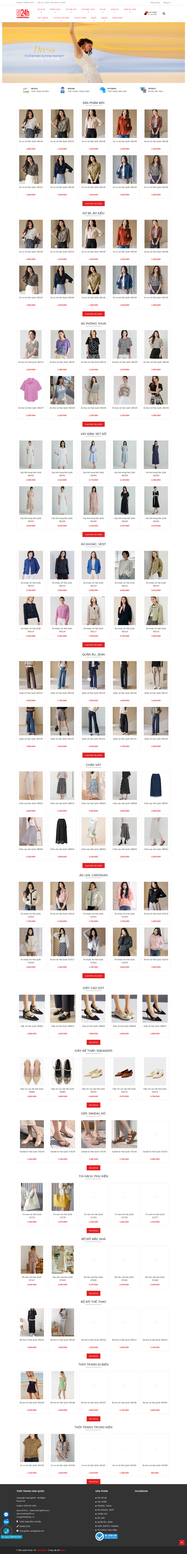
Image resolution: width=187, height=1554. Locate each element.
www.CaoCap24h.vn (25, 1514)
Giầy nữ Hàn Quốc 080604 (62, 1026)
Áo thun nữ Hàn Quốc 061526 (93, 1465)
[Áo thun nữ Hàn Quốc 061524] (155, 1448)
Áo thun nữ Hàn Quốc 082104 (125, 408)
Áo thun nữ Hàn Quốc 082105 (93, 408)
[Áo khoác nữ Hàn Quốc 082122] (93, 565)
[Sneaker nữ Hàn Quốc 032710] (124, 1071)
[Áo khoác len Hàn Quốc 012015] (125, 942)
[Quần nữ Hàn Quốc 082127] (156, 675)
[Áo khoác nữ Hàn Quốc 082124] (31, 565)
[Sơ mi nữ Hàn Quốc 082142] (31, 123)
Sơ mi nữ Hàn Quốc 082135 (94, 187)
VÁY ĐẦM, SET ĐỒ (93, 434)
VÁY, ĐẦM (102, 1502)
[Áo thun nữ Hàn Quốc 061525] (124, 1448)
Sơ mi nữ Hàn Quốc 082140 (94, 141)
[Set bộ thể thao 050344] (93, 1322)
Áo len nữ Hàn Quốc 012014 (156, 959)
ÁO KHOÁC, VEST (93, 544)
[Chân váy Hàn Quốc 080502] (156, 831)
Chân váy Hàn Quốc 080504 (93, 849)
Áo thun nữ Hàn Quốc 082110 (93, 362)
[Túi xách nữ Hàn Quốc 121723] (93, 1197)
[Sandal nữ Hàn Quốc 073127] (124, 1134)
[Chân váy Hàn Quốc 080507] (156, 785)
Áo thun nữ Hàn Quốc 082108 (156, 362)
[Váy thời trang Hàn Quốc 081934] (125, 500)
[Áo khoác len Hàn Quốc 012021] (93, 896)
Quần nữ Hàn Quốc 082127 (156, 693)
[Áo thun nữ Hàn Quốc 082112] (31, 344)
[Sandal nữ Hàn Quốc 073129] (63, 1134)
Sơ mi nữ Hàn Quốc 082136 (62, 187)
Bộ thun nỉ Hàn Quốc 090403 (63, 1340)
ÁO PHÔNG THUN (93, 323)
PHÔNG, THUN (104, 1506)
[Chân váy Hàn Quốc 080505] (62, 831)
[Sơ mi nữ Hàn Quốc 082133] (156, 169)
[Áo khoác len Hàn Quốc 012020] (125, 896)
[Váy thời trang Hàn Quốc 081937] (31, 500)
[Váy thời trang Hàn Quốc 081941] (62, 455)
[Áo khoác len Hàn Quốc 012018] (31, 942)
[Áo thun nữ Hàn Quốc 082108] (156, 344)
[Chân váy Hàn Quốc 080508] (125, 785)
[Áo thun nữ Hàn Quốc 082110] (93, 344)
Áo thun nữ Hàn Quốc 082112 (31, 362)
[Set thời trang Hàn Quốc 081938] (156, 455)
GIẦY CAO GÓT (93, 988)
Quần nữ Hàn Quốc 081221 (124, 739)
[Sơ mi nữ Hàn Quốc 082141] (62, 123)
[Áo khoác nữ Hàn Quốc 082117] (93, 611)
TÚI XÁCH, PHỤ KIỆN (93, 1176)
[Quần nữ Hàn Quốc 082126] (31, 721)
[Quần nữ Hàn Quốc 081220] (156, 721)
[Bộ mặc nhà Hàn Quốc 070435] (63, 1260)
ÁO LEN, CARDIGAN (93, 875)
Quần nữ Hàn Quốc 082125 (62, 739)
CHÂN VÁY (93, 764)
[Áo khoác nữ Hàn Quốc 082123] (62, 565)
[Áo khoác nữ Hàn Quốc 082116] (125, 611)
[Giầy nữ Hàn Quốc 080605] (32, 1009)
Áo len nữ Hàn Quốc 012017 (62, 959)
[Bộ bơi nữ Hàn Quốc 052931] (93, 1385)
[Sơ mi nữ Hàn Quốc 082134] (125, 169)
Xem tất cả (93, 1042)
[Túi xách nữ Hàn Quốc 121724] (63, 1197)
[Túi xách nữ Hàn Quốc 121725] (32, 1197)
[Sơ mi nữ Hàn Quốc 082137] (31, 169)
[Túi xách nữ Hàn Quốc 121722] (124, 1197)
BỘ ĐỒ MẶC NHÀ (94, 1239)
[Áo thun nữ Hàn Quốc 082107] (31, 390)
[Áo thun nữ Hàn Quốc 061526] (93, 1448)
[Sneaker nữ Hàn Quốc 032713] (63, 1071)
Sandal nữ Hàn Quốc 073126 (155, 1152)
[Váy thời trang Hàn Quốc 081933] (156, 500)
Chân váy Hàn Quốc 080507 (156, 803)
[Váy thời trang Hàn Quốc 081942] (31, 455)
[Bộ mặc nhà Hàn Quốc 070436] (32, 1260)
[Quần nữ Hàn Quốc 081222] (93, 721)
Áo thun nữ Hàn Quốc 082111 (62, 362)
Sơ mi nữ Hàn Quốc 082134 (125, 187)
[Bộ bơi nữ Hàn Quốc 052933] (32, 1385)
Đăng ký (167, 3)
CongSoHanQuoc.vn (25, 1517)
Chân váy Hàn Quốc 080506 (31, 849)
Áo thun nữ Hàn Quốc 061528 (32, 1465)
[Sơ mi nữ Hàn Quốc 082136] (62, 169)
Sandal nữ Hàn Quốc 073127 (124, 1152)
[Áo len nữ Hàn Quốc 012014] (156, 942)
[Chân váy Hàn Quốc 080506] (31, 831)
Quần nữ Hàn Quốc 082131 (31, 693)
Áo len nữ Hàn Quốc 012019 (156, 914)
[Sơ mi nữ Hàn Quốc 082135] (93, 169)
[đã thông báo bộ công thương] (106, 1536)
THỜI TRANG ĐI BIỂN (93, 1364)
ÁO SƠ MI (102, 1498)
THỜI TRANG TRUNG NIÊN (94, 1427)
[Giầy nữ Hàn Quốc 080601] (155, 1009)
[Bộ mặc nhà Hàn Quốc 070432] (155, 1260)
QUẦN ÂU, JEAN (93, 654)
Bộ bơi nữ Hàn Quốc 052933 (32, 1403)
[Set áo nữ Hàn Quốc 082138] (156, 123)
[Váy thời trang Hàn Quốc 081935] (93, 500)
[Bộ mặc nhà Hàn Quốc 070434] (93, 1260)
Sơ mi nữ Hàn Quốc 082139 (125, 141)
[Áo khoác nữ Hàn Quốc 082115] (156, 611)
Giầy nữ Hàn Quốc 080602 (124, 1026)
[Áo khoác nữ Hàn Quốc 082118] (62, 611)
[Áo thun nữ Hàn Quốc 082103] (156, 390)
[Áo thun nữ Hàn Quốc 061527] (63, 1448)
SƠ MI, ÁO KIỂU (93, 213)
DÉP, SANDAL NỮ (93, 1113)
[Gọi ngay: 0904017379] (7, 1546)
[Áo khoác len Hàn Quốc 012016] (93, 942)
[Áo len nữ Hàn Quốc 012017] (62, 942)
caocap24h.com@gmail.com (31, 1531)
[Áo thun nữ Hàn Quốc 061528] (32, 1448)
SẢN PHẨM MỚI (94, 102)
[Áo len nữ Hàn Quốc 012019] (156, 896)
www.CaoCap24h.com (39, 1510)
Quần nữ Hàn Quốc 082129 (93, 693)
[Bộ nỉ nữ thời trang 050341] (155, 1322)
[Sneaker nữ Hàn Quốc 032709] (155, 1071)
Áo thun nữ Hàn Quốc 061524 (155, 1465)
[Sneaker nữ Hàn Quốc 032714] (32, 1071)
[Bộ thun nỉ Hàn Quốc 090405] (32, 1322)
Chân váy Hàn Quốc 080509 (93, 803)
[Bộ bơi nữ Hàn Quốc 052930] (124, 1385)
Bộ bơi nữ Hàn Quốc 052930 (124, 1403)
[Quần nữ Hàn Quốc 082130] (62, 675)
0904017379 (28, 3)
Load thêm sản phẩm (93, 204)
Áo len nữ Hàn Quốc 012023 (62, 914)
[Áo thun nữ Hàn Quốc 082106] (62, 390)
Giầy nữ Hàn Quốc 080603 (93, 1026)
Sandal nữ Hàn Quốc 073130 (32, 1152)
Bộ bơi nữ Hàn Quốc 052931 (93, 1403)
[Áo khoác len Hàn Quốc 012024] (31, 896)
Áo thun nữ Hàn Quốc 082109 (125, 362)
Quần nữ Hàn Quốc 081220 (156, 739)
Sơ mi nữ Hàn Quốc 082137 (31, 187)
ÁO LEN (101, 1518)
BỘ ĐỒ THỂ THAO (93, 1301)
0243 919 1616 (30, 1506)
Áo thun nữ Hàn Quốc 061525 (124, 1465)
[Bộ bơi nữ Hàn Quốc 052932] (63, 1385)
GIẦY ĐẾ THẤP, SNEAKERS (93, 1050)
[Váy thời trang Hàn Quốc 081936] (62, 500)
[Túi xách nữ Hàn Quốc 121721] (155, 1197)
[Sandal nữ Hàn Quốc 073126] (155, 1134)
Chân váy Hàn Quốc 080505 (62, 849)
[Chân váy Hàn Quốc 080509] (93, 785)
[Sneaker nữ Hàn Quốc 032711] (93, 1071)
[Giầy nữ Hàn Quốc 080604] (63, 1009)
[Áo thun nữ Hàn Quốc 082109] (125, 344)
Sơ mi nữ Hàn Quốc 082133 (156, 187)
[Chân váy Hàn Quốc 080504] (93, 831)
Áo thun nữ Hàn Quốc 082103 (156, 408)
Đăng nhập (155, 3)
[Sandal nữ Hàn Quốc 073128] (93, 1134)
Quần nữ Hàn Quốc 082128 (124, 693)
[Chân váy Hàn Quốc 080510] (62, 785)
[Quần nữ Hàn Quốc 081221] (125, 721)
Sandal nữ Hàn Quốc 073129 (62, 1152)
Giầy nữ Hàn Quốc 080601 (155, 1026)
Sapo (63, 1550)
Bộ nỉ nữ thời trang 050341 (155, 1340)
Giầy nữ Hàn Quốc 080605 (31, 1026)
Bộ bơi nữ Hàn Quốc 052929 (155, 1403)
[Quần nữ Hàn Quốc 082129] (93, 675)
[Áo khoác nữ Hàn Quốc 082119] (31, 611)
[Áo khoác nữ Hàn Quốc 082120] (156, 565)
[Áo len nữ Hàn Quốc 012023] (62, 896)
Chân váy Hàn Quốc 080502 (156, 849)
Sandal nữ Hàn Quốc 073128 (93, 1152)
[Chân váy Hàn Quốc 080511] (31, 785)
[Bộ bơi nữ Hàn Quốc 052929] (155, 1385)
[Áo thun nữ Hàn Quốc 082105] (93, 390)
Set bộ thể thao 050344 (93, 1340)
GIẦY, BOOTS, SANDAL (108, 1526)
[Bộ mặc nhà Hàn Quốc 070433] (124, 1260)
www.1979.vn (22, 1510)
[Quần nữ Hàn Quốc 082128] (125, 675)
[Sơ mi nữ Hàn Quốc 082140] (93, 123)
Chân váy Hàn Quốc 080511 (31, 803)
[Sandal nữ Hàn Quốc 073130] (32, 1134)
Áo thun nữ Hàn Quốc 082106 (62, 408)
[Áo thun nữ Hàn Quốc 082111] (62, 344)
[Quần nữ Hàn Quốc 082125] (62, 721)
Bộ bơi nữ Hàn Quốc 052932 (63, 1403)
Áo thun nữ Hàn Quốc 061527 (62, 1465)
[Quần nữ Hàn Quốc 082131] (31, 675)
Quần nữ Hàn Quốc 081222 (93, 739)
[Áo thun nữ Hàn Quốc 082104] (125, 390)
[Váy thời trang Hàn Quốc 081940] (93, 455)
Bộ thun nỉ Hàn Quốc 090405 (32, 1340)
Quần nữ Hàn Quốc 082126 (31, 739)
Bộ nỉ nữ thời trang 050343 (124, 1340)
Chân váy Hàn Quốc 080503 (125, 849)
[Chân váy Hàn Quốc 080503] (125, 831)
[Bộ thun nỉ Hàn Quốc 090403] (63, 1322)
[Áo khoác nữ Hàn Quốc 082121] (125, 565)
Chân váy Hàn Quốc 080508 (125, 803)
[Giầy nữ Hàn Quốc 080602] (124, 1009)
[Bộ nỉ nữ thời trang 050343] (124, 1322)
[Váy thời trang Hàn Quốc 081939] (125, 455)
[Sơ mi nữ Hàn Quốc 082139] (125, 123)
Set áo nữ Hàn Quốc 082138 (156, 141)
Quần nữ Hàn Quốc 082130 (62, 693)
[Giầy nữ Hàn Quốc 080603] (93, 1009)
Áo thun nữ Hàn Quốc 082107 (31, 408)
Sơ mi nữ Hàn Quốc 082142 (31, 141)
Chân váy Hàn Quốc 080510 (62, 803)
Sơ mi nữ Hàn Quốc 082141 (62, 141)
